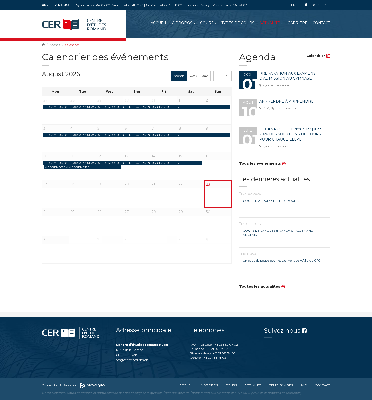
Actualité (269, 23)
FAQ (303, 385)
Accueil (159, 23)
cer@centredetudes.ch (132, 360)
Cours (207, 23)
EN (293, 5)
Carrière (297, 23)
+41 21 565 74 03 (217, 349)
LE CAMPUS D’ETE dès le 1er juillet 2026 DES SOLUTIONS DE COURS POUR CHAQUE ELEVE (290, 134)
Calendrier (316, 56)
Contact (321, 23)
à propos (182, 23)
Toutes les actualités (259, 286)
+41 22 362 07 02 (225, 344)
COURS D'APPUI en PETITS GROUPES (271, 201)
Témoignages (281, 385)
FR (287, 5)
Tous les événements (260, 163)
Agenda (55, 45)
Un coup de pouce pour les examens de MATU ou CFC (281, 260)
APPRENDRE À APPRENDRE (286, 101)
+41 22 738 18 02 (214, 357)
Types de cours (237, 23)
